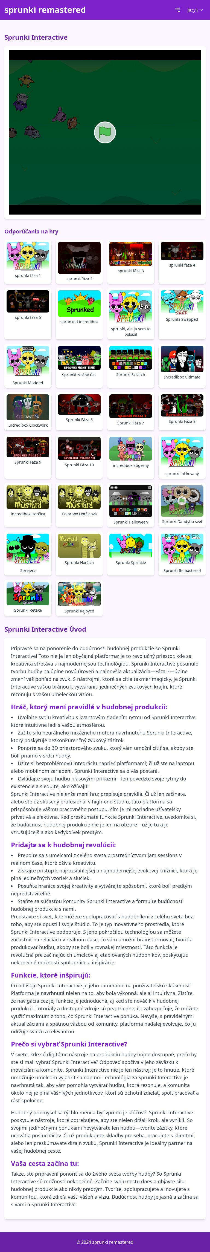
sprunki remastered (45, 10)
